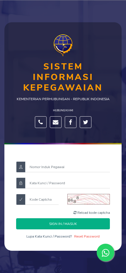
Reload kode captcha (93, 212)
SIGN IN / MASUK (63, 223)
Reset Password (87, 236)
